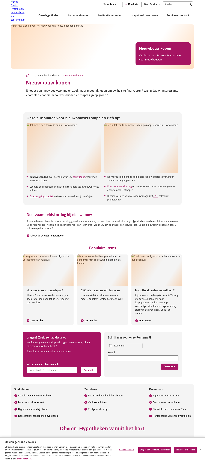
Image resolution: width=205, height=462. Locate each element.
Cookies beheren (126, 450)
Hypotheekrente (78, 15)
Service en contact (178, 15)
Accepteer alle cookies (185, 450)
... (33, 75)
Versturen (169, 366)
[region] (102, 449)
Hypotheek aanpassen (145, 15)
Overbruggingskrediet (41, 196)
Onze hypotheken (48, 15)
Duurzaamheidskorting (119, 186)
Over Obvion (151, 4)
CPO (155, 196)
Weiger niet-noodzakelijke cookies (155, 450)
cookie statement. (24, 459)
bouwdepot (79, 177)
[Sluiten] (200, 449)
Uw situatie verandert (110, 15)
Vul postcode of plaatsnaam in (43, 364)
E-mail (111, 352)
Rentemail (119, 346)
